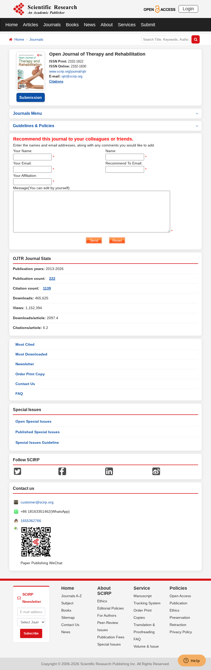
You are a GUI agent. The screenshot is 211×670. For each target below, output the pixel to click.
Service (142, 588)
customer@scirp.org (37, 502)
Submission (30, 97)
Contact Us (25, 384)
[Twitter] (17, 471)
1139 (47, 288)
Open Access (180, 596)
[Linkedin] (109, 471)
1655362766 (31, 521)
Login (188, 8)
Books (72, 24)
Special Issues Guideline (37, 442)
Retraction (178, 625)
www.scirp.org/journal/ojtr (67, 71)
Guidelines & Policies (33, 126)
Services (127, 24)
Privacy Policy (181, 632)
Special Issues (109, 644)
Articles (30, 24)
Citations (56, 81)
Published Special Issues (37, 432)
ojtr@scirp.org (71, 76)
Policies (178, 588)
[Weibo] (156, 471)
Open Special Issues (33, 421)
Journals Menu (27, 113)
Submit (148, 24)
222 (52, 278)
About (107, 24)
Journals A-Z (71, 596)
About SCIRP (104, 591)
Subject (67, 603)
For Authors (106, 615)
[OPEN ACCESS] (159, 9)
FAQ (19, 393)
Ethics (102, 601)
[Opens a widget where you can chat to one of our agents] (192, 661)
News (89, 24)
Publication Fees (110, 637)
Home (11, 24)
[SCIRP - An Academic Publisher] (45, 9)
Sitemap (68, 617)
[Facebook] (62, 471)
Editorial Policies (110, 608)
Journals (52, 24)
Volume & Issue (146, 646)
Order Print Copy (30, 374)
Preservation (180, 617)
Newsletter (24, 364)
